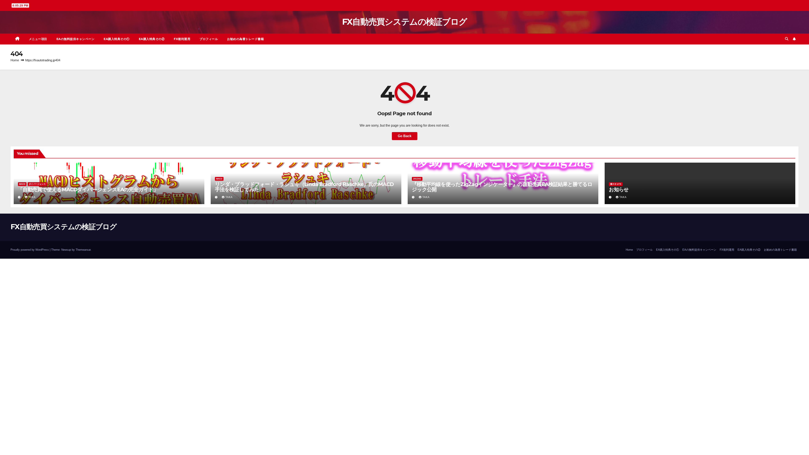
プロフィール (209, 39)
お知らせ (619, 189)
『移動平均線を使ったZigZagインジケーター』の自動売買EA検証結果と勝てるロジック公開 (502, 187)
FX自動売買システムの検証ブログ (404, 21)
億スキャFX (615, 184)
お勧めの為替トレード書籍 (245, 39)
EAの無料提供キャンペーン (75, 39)
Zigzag (417, 179)
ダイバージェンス (37, 184)
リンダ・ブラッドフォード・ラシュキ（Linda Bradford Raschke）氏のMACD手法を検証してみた (304, 187)
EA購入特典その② (152, 39)
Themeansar (83, 249)
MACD (22, 184)
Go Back (404, 136)
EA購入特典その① (117, 39)
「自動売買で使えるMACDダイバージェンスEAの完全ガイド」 (88, 189)
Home (15, 60)
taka (32, 197)
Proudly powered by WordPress (30, 249)
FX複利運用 (182, 39)
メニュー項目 (38, 39)
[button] (786, 39)
